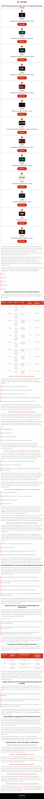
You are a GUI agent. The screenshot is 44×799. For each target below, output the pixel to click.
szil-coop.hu (22, 795)
